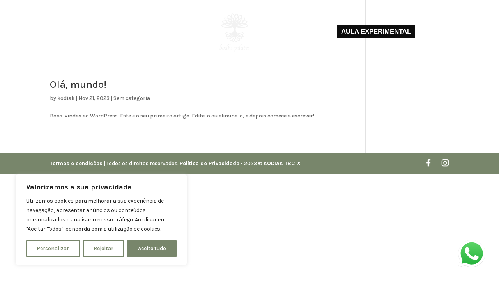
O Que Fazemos (148, 32)
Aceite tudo (152, 248)
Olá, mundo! (78, 84)
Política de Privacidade (209, 163)
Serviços (191, 32)
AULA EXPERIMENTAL (376, 31)
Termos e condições (76, 163)
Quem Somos (101, 32)
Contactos (312, 32)
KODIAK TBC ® (282, 163)
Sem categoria (131, 98)
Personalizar (53, 248)
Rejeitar (103, 248)
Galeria (277, 32)
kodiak (65, 98)
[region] (101, 219)
